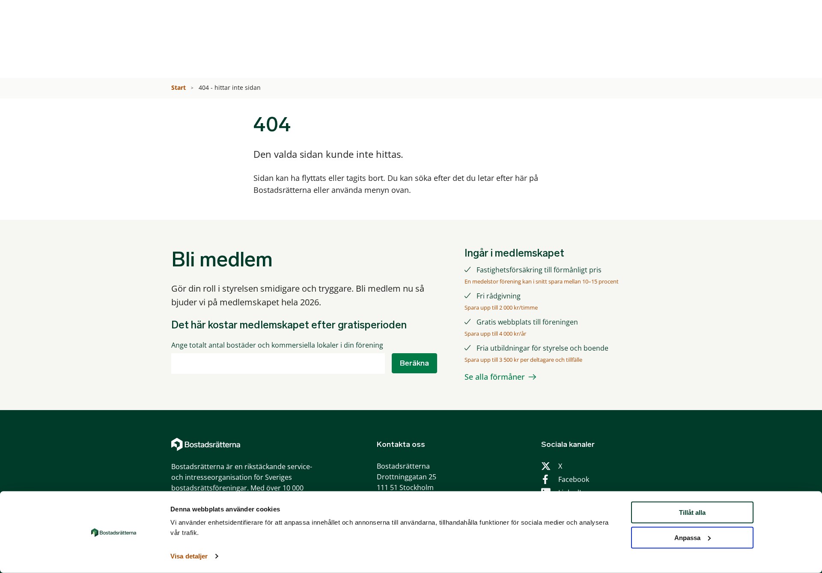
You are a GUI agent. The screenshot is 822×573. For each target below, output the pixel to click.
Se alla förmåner (495, 377)
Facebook (573, 479)
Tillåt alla (692, 512)
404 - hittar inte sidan (230, 87)
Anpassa (687, 537)
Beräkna (414, 363)
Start (179, 87)
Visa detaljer (189, 556)
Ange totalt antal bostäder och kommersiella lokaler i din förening (277, 345)
